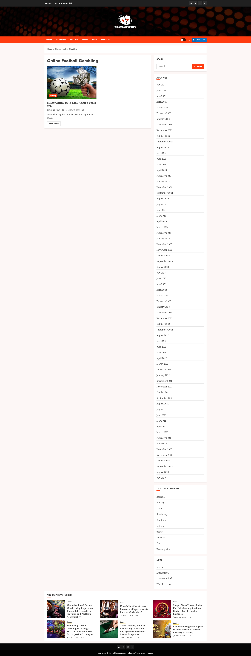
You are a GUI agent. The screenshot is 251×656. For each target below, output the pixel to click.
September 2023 (164, 261)
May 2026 (161, 96)
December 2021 (164, 380)
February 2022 (163, 369)
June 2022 (161, 346)
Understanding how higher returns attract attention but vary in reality (188, 629)
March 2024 (162, 227)
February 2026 (163, 113)
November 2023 (164, 249)
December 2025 (164, 124)
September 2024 (164, 192)
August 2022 (162, 335)
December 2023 (164, 244)
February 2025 (163, 175)
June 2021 (161, 415)
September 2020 (164, 466)
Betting (74, 39)
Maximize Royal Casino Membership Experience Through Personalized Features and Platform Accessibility (80, 611)
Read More (54, 123)
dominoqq (161, 514)
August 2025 (162, 147)
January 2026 (163, 118)
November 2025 (164, 130)
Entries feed (162, 572)
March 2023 (162, 295)
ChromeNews (134, 652)
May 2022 (161, 352)
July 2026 (161, 84)
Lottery (105, 39)
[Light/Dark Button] (183, 39)
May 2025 (161, 164)
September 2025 (164, 141)
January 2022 (163, 375)
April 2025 (161, 170)
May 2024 (161, 215)
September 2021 (164, 398)
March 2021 (162, 432)
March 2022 (162, 363)
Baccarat (160, 496)
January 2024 (163, 238)
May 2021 (161, 420)
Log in (159, 567)
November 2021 (164, 386)
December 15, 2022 (72, 110)
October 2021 (163, 392)
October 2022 (163, 324)
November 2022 (164, 318)
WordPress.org (164, 584)
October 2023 (163, 255)
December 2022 (164, 312)
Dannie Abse (54, 110)
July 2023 (161, 272)
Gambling (61, 39)
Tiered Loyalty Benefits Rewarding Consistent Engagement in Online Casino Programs (132, 630)
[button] (188, 39)
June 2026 (161, 90)
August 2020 (162, 472)
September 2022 (164, 329)
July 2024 (161, 204)
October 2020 (163, 460)
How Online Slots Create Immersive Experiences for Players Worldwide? (135, 609)
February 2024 (163, 232)
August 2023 (162, 267)
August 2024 (162, 198)
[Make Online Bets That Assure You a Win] (71, 82)
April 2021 (161, 426)
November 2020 (164, 455)
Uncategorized (163, 549)
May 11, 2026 (180, 618)
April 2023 (161, 289)
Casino (48, 39)
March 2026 (162, 107)
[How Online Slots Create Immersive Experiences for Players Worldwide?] (109, 609)
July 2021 (161, 409)
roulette (160, 537)
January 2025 (163, 181)
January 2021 (163, 443)
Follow (201, 39)
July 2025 (161, 153)
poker (85, 39)
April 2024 (161, 221)
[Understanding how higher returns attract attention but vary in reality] (162, 629)
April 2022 (161, 358)
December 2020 (164, 449)
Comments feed (164, 578)
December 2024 (164, 187)
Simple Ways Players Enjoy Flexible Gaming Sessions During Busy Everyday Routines (187, 609)
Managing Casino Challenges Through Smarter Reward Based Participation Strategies (80, 630)
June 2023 (161, 278)
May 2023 (161, 284)
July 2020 (161, 477)
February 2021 (163, 437)
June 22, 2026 (127, 616)
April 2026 (161, 101)
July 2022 (161, 341)
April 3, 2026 (180, 636)
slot (94, 39)
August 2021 (162, 403)
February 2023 (163, 301)
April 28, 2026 (128, 638)
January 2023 (163, 306)
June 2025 (161, 158)
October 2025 (163, 136)
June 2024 (161, 210)
